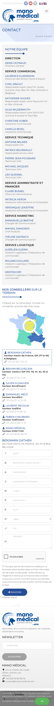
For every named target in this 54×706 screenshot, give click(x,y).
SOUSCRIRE (14, 656)
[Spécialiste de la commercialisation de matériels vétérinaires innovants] (20, 15)
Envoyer (15, 592)
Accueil (38, 36)
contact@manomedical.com (19, 681)
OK (42, 701)
